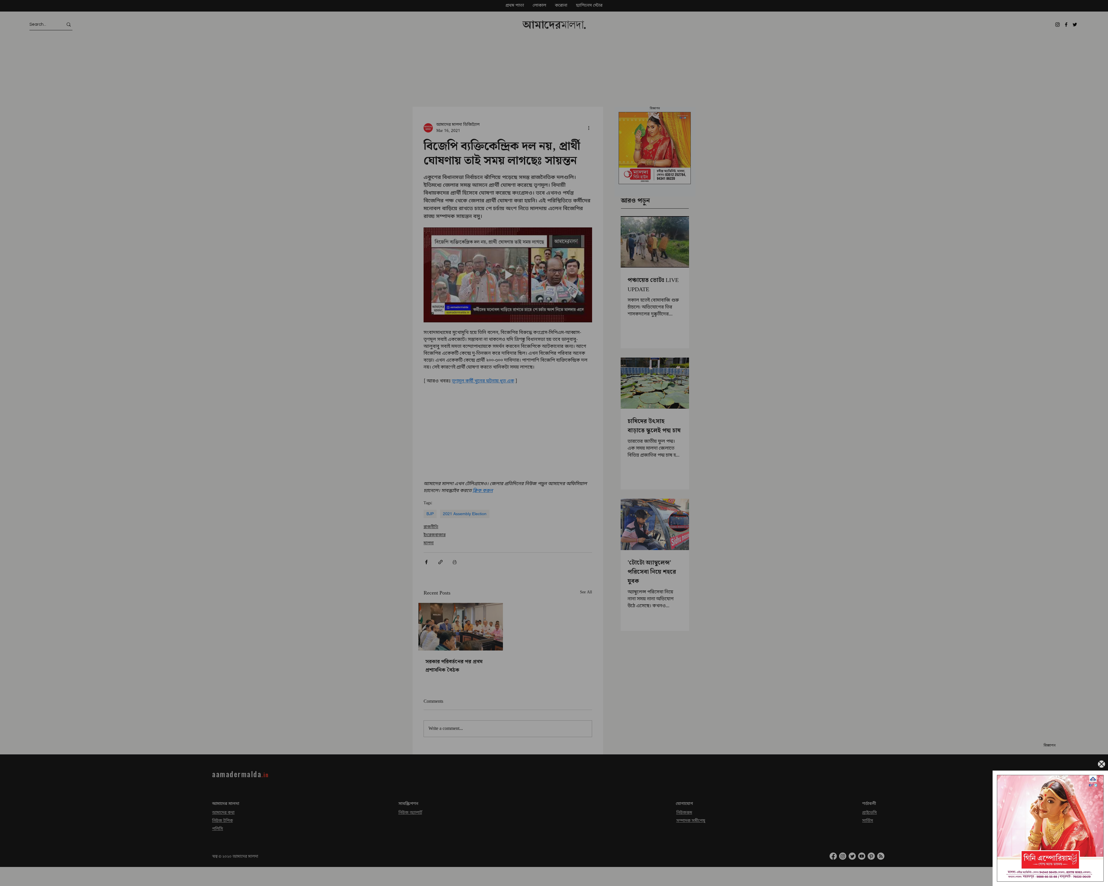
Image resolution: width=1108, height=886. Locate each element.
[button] (1101, 764)
